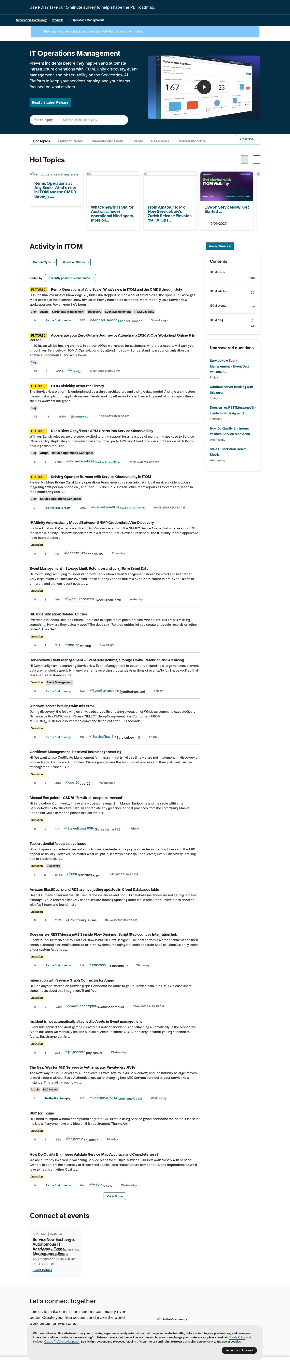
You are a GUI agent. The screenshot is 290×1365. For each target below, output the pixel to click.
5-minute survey (81, 7)
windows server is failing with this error (62, 706)
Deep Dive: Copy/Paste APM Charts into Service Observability (102, 431)
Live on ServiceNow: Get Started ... (226, 174)
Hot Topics (41, 141)
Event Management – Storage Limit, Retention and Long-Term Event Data (89, 568)
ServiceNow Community (31, 20)
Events (137, 141)
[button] (248, 139)
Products (57, 20)
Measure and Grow (107, 141)
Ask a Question (220, 246)
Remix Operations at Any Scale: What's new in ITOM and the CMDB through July (116, 289)
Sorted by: (36, 278)
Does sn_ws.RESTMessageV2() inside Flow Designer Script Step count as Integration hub (103, 934)
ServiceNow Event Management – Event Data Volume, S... (229, 366)
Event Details (42, 1270)
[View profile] (103, 321)
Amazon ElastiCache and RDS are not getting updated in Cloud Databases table (94, 889)
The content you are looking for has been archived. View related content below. (93, 31)
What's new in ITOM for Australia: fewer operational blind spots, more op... (111, 179)
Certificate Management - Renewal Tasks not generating (76, 752)
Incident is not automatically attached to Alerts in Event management (86, 1021)
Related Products (191, 141)
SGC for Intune (42, 1113)
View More (115, 1196)
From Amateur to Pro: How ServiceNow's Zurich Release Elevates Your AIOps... (165, 179)
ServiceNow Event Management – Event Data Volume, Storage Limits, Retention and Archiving (107, 660)
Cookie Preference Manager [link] (62, 1341)
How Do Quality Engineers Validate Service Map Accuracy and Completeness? (94, 1154)
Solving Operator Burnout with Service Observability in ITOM (101, 476)
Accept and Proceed (239, 1350)
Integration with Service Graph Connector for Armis (72, 980)
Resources (160, 141)
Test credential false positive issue (58, 843)
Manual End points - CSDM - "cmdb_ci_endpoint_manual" (76, 797)
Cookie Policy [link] (237, 1337)
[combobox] (93, 120)
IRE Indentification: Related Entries (58, 614)
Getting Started (70, 141)
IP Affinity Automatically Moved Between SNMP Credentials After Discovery (92, 522)
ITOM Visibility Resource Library (77, 386)
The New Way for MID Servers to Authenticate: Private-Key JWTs (82, 1067)
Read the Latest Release (50, 102)
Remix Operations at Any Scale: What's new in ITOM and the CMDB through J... (56, 179)
